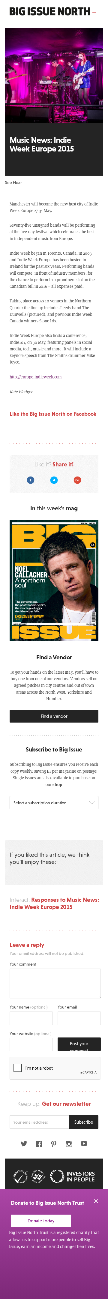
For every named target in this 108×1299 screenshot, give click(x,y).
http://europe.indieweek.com (36, 377)
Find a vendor (54, 716)
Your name (29, 1007)
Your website (31, 1033)
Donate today (41, 1220)
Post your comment (79, 1046)
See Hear (13, 182)
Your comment (23, 964)
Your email (67, 1007)
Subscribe (83, 1122)
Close (96, 1201)
